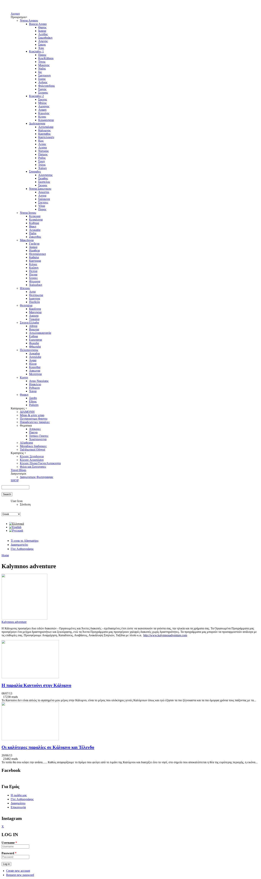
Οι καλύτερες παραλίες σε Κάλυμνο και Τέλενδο (48, 747)
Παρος (42, 54)
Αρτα (32, 291)
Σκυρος (42, 185)
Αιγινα (42, 195)
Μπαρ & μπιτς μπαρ (32, 415)
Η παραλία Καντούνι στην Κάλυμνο (36, 685)
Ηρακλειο (35, 384)
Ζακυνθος (35, 236)
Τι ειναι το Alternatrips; (25, 540)
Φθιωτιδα (35, 346)
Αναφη (42, 109)
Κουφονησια (46, 120)
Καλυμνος (44, 130)
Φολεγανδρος (46, 85)
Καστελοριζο (46, 137)
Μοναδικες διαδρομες (33, 446)
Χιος (41, 48)
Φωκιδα (34, 343)
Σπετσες (43, 202)
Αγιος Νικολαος (39, 380)
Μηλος (42, 102)
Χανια (32, 391)
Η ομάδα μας (19, 795)
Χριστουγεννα (37, 439)
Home (5, 555)
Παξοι (32, 233)
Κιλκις (33, 264)
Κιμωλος (43, 113)
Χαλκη (42, 168)
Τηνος (41, 61)
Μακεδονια (27, 240)
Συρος (42, 78)
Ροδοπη (33, 405)
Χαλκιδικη (35, 284)
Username (9, 842)
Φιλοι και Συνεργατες (33, 466)
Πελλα (33, 271)
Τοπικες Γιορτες (38, 435)
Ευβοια (33, 336)
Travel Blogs (18, 470)
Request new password (20, 875)
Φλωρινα (34, 281)
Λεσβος (43, 34)
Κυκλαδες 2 (36, 96)
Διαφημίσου (18, 803)
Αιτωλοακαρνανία (40, 332)
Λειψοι (42, 147)
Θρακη (24, 394)
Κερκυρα (34, 216)
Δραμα (33, 247)
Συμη (41, 161)
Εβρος (33, 401)
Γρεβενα (34, 243)
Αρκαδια (34, 353)
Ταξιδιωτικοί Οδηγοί (32, 449)
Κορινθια (34, 367)
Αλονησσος (45, 175)
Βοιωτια (34, 329)
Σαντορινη (44, 75)
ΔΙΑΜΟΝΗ (27, 411)
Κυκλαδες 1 (36, 51)
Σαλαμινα (44, 199)
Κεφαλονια (36, 219)
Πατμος (43, 154)
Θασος (42, 27)
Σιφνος (42, 89)
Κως (41, 140)
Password (9, 853)
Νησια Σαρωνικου (40, 188)
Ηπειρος (25, 288)
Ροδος (42, 157)
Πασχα (33, 432)
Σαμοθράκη (45, 37)
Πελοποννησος (29, 350)
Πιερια (33, 274)
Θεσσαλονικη (37, 254)
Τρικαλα (34, 319)
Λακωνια (34, 370)
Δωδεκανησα (37, 123)
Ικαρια (42, 30)
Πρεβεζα (34, 302)
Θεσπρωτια (36, 295)
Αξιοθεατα (26, 442)
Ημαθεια (34, 250)
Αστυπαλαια (45, 127)
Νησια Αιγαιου (29, 20)
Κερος (42, 116)
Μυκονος (43, 65)
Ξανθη (33, 398)
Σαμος (42, 44)
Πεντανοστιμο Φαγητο (33, 418)
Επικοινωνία (18, 807)
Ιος (40, 72)
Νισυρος (43, 151)
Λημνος (43, 41)
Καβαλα (34, 257)
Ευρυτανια (35, 339)
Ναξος (42, 68)
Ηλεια (32, 363)
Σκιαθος (43, 178)
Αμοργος (43, 106)
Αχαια (32, 360)
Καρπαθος (44, 133)
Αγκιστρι (43, 192)
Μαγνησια (35, 312)
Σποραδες (35, 171)
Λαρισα (33, 315)
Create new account (18, 870)
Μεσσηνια (35, 374)
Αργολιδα (35, 356)
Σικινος (42, 99)
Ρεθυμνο (34, 387)
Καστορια (35, 260)
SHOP (15, 480)
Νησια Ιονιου (28, 212)
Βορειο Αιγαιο (38, 24)
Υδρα (41, 205)
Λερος (42, 144)
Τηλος (42, 164)
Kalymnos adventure (14, 621)
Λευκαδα (34, 229)
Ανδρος (42, 82)
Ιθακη (32, 226)
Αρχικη (15, 13)
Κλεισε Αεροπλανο (32, 459)
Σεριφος (43, 92)
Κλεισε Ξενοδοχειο (32, 456)
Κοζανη (33, 267)
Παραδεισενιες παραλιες (35, 422)
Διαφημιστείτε (19, 544)
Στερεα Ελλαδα (29, 322)
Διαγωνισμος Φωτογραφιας (36, 477)
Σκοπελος (44, 181)
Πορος (42, 209)
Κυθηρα (34, 223)
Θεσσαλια (26, 305)
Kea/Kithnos (45, 58)
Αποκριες (35, 429)
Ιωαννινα (34, 298)
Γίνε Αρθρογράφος (22, 548)
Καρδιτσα (35, 308)
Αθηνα (33, 326)
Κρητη (24, 377)
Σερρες (33, 278)
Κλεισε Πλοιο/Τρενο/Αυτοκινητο (40, 463)
